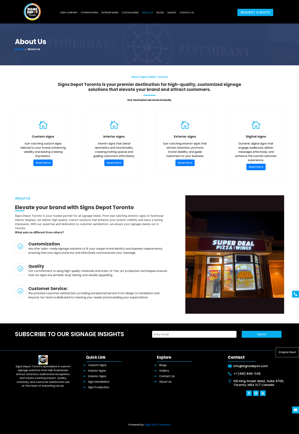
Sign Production (98, 387)
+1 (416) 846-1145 (247, 373)
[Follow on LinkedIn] (263, 393)
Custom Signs (130, 12)
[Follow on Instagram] (256, 393)
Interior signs (114, 136)
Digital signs (256, 136)
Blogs (160, 12)
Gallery (171, 12)
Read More (43, 163)
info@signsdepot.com (250, 366)
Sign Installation (98, 382)
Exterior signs (185, 136)
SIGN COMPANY (68, 12)
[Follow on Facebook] (249, 393)
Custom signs (43, 136)
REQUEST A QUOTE (255, 12)
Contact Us (187, 12)
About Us (147, 12)
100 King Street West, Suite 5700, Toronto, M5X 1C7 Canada (258, 383)
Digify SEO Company (157, 424)
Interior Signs (110, 12)
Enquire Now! (287, 352)
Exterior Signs (89, 12)
